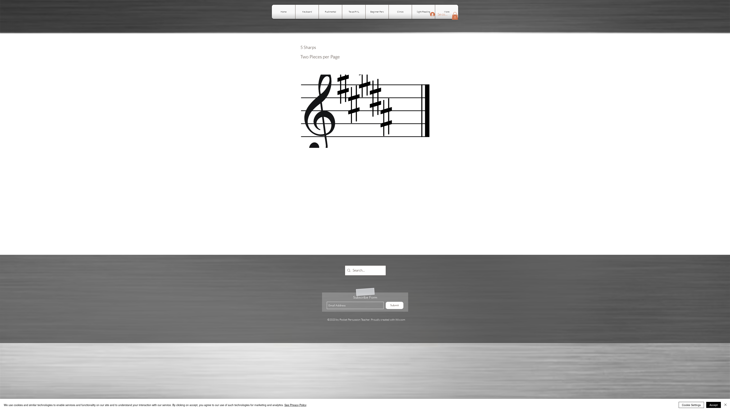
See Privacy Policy (295, 405)
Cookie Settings (691, 405)
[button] (455, 16)
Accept (713, 405)
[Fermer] (725, 405)
